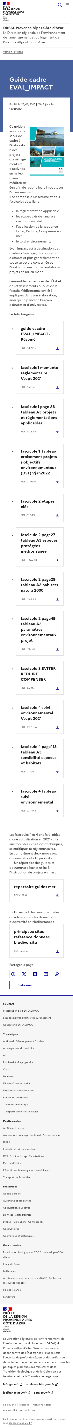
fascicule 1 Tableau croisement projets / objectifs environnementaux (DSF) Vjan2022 (39, 462)
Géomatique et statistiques (18, 1236)
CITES (6, 1142)
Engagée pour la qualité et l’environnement (27, 1018)
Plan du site (9, 1405)
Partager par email (46, 974)
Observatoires (11, 1229)
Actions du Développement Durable (23, 1041)
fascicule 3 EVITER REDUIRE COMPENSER (38, 674)
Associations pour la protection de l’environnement (32, 1135)
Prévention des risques (15, 1097)
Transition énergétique (15, 1104)
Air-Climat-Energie (13, 1128)
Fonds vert (9, 1297)
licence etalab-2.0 (18, 1423)
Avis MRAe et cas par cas (17, 1201)
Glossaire (24, 1405)
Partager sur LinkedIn (35, 974)
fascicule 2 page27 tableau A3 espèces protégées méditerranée (39, 543)
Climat (7, 1069)
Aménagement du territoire (18, 1048)
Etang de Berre (11, 1264)
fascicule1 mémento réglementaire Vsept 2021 (39, 373)
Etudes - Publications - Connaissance (23, 1222)
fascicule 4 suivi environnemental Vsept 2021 (37, 713)
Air (4, 1055)
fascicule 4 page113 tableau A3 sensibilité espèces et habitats (39, 755)
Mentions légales (42, 1405)
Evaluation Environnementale (19, 1149)
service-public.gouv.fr (40, 1384)
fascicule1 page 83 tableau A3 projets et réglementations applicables (39, 415)
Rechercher (60, 5)
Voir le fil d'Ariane (13, 52)
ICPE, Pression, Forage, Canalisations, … (24, 1156)
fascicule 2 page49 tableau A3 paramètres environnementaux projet (38, 629)
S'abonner (25, 985)
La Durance (9, 1271)
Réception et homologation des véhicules (26, 1170)
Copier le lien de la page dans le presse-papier (57, 974)
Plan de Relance (12, 1290)
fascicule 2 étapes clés (38, 504)
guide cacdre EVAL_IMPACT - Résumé (35, 334)
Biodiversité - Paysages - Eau (18, 1062)
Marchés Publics (12, 1163)
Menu (67, 5)
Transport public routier (16, 1177)
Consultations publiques (16, 1208)
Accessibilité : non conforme (19, 1410)
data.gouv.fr (42, 1393)
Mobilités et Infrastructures (18, 1090)
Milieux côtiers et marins (16, 1083)
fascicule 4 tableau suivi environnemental (38, 796)
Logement (8, 1076)
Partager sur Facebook (13, 974)
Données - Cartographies (17, 1215)
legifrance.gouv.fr (15, 1393)
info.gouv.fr (11, 1384)
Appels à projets (12, 1193)
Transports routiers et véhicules (20, 1111)
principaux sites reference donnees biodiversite (32, 937)
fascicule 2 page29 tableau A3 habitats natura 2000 (39, 584)
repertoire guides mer (34, 887)
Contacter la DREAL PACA (18, 1025)
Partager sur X (24, 974)
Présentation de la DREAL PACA (21, 1011)
